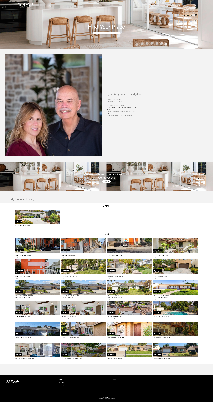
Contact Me (106, 181)
